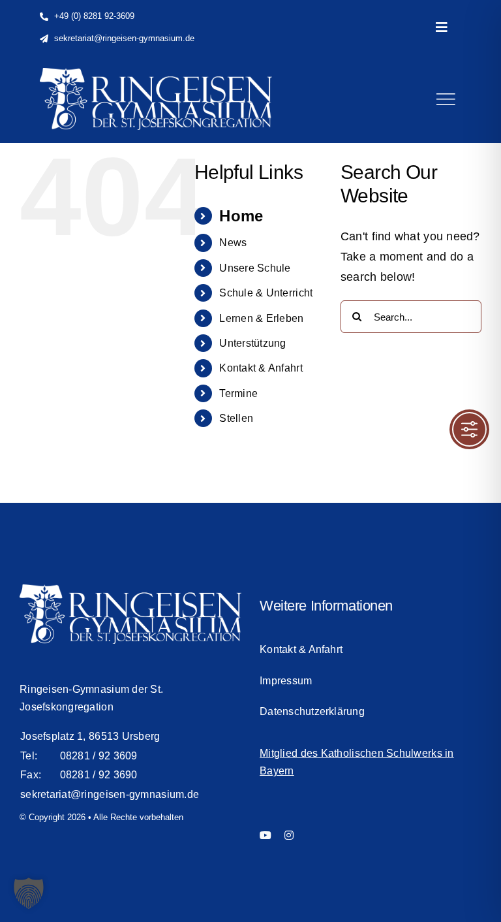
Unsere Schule (255, 268)
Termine (238, 393)
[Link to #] (445, 99)
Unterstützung (252, 343)
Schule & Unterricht (265, 292)
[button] (28, 893)
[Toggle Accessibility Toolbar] (469, 429)
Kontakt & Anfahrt (261, 368)
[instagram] (289, 835)
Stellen (236, 418)
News (233, 242)
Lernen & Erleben (261, 318)
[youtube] (265, 835)
